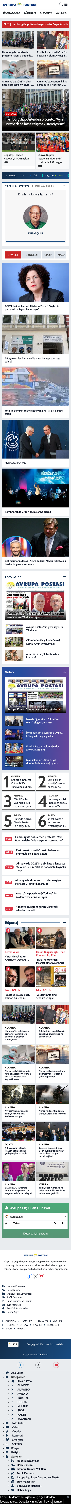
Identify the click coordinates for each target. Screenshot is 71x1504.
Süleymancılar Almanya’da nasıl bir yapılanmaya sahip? (32, 360)
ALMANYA (46, 13)
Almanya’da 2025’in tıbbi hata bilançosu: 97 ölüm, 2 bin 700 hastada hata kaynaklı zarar (41, 867)
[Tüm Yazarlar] (64, 186)
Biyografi (17, 1439)
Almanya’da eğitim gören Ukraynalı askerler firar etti (52, 1112)
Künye (15, 1448)
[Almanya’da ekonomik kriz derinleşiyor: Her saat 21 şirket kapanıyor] (52, 1054)
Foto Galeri (18, 1423)
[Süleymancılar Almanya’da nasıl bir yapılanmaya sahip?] (35, 334)
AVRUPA (61, 13)
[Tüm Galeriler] (64, 576)
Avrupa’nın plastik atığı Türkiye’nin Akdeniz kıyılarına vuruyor (36, 895)
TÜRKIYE (10, 1325)
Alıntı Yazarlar (43, 186)
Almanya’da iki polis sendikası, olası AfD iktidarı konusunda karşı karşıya (58, 803)
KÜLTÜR (22, 1406)
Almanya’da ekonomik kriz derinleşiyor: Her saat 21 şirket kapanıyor (38, 882)
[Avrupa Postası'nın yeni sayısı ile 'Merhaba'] (14, 628)
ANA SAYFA (13, 13)
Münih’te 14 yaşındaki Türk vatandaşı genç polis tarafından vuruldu (23, 803)
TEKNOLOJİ (31, 255)
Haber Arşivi (13, 1312)
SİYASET (13, 255)
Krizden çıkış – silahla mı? (35, 194)
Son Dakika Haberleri (17, 1308)
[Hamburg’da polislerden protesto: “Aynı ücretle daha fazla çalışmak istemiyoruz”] (18, 1014)
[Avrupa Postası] (19, 4)
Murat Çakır (35, 233)
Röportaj (17, 1435)
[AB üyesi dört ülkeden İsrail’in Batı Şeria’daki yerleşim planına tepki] (18, 1131)
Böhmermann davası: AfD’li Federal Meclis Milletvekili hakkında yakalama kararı (35, 562)
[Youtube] (41, 1276)
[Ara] (61, 4)
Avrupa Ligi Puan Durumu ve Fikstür (38, 1477)
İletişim (15, 1452)
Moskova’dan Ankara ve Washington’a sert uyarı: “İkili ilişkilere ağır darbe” (56, 822)
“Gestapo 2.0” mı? (15, 462)
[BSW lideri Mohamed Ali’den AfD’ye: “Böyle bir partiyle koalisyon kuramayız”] (35, 282)
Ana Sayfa (17, 1372)
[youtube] (56, 1365)
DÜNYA (51, 815)
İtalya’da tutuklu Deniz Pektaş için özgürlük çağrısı (23, 822)
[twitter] (38, 1365)
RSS (14, 1344)
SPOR (48, 255)
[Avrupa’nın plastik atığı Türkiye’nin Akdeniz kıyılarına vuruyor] (18, 1094)
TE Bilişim (43, 1354)
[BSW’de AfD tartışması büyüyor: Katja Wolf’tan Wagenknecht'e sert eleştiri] (18, 1171)
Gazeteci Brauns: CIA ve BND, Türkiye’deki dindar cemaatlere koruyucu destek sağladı (22, 783)
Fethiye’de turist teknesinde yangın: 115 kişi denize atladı (34, 412)
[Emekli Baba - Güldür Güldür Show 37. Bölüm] (14, 747)
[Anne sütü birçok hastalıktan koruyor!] (14, 655)
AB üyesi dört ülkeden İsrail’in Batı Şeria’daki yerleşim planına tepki (16, 1150)
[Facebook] (29, 1276)
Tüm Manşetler (14, 1304)
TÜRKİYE (23, 1398)
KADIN (21, 1414)
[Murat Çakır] (35, 217)
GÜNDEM (30, 13)
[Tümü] (64, 922)
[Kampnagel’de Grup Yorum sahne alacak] (35, 488)
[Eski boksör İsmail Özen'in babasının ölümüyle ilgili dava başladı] (52, 1014)
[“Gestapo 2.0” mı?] (35, 439)
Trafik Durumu (14, 1297)
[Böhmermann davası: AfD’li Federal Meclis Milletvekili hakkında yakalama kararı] (35, 537)
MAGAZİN (22, 1328)
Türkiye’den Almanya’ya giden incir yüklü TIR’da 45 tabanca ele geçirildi (52, 1190)
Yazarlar (16, 1431)
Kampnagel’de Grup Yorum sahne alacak (28, 511)
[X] (35, 1276)
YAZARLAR (24, 1418)
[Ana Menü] (66, 4)
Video (15, 1427)
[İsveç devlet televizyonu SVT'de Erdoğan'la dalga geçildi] (14, 734)
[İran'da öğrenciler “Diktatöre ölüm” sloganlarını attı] (14, 720)
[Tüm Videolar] (64, 672)
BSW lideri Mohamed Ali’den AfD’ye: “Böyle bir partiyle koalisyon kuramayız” (32, 308)
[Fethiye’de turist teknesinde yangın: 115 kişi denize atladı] (35, 386)
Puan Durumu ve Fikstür (19, 1301)
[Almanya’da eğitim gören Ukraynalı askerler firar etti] (52, 1094)
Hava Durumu (14, 1290)
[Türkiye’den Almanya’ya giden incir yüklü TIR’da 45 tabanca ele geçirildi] (52, 1171)
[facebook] (20, 1365)
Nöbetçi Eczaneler (16, 1286)
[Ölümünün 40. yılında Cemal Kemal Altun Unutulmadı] (14, 641)
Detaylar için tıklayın (35, 1233)
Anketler (16, 1444)
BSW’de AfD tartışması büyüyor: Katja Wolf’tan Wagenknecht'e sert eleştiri (18, 1190)
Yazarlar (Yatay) (17, 186)
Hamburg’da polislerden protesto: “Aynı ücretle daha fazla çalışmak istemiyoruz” (39, 838)
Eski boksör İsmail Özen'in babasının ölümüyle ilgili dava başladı (56, 783)
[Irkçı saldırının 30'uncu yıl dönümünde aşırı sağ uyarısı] (14, 761)
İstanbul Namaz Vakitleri (19, 1293)
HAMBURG (26, 1321)
